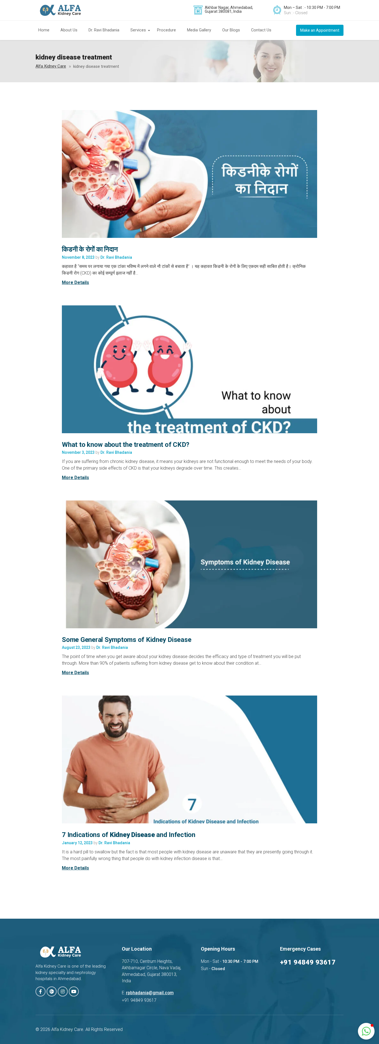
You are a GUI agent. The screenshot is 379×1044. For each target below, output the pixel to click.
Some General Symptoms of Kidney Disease (126, 640)
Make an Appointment (319, 30)
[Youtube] (74, 991)
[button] (366, 1031)
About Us (68, 30)
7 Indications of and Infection (128, 835)
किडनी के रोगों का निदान (90, 249)
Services (138, 30)
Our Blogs (231, 30)
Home (43, 30)
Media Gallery (199, 30)
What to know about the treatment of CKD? (125, 445)
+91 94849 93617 (308, 962)
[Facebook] (41, 991)
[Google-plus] (52, 991)
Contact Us (261, 30)
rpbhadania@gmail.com (150, 992)
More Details (75, 282)
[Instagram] (63, 991)
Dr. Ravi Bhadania (104, 30)
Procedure (166, 30)
